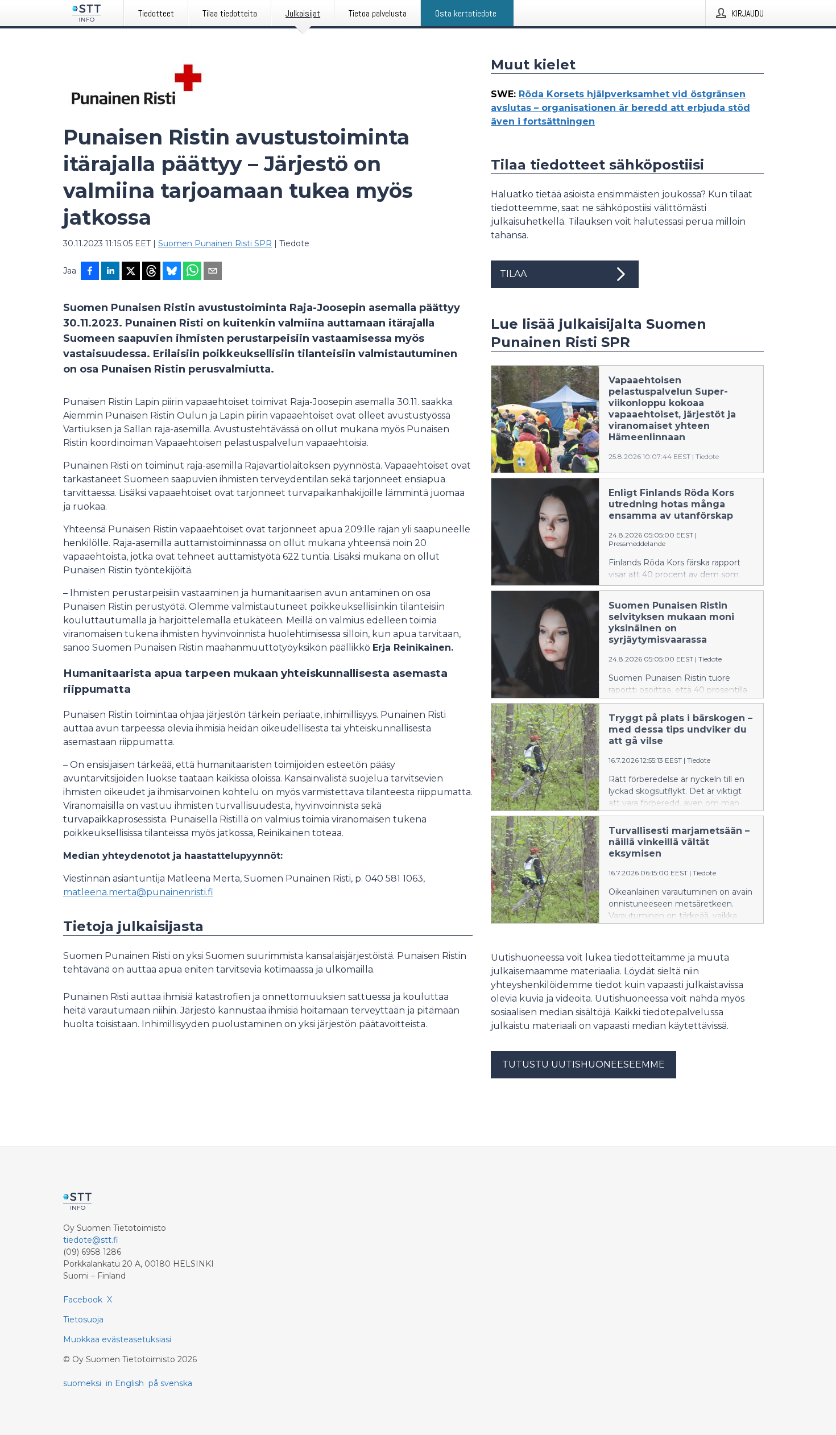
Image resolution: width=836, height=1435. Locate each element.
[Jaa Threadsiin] (151, 272)
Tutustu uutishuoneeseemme (583, 1064)
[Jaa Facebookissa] (90, 272)
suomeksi (82, 1383)
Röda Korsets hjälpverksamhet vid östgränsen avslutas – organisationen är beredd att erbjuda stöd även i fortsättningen (620, 108)
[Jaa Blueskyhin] (172, 272)
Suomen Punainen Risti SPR (215, 243)
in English (125, 1383)
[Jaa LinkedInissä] (110, 272)
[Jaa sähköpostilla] (213, 272)
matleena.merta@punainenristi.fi (138, 892)
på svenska (170, 1383)
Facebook (82, 1300)
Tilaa (513, 273)
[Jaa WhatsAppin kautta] (192, 272)
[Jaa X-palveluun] (131, 272)
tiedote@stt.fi (90, 1240)
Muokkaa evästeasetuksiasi (117, 1339)
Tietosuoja (83, 1319)
